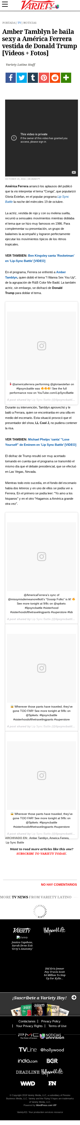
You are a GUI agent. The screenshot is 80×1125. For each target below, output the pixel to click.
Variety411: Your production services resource (40, 1112)
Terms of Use (57, 1025)
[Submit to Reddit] (55, 78)
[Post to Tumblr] (33, 78)
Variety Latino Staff (20, 64)
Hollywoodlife (52, 1071)
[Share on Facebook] (11, 78)
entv (52, 1048)
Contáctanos (26, 1021)
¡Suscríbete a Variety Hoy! (39, 997)
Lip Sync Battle (41, 399)
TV (19, 22)
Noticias (30, 22)
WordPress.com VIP (46, 1105)
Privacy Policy (51, 1021)
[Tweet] (22, 78)
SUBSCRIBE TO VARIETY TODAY (41, 853)
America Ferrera (59, 838)
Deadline (27, 1071)
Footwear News (51, 1082)
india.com (27, 1059)
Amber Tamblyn (38, 838)
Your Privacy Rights (29, 1025)
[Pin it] (44, 78)
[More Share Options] (66, 78)
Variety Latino (40, 5)
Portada (8, 22)
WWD (26, 1082)
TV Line (27, 1048)
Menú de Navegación (7, 4)
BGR (51, 1059)
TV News (20, 897)
